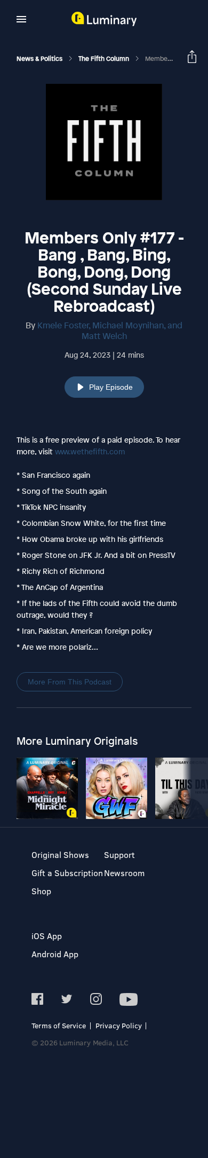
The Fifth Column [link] (104, 58)
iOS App (46, 935)
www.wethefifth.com (90, 451)
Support (119, 854)
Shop (41, 890)
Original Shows (60, 854)
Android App (54, 953)
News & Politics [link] (40, 58)
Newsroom (124, 872)
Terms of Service (58, 1025)
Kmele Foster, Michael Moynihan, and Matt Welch (109, 330)
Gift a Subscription (67, 872)
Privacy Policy (118, 1025)
